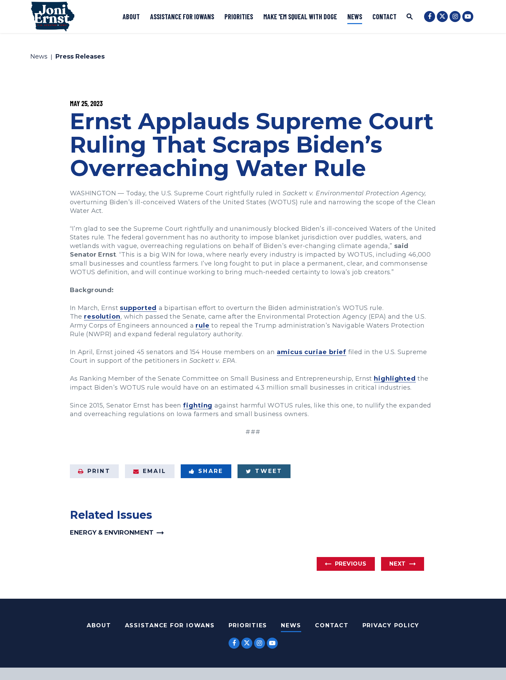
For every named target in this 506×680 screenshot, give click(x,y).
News (354, 16)
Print (98, 471)
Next (397, 563)
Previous (351, 563)
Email (154, 471)
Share (210, 471)
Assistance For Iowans (170, 625)
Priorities (238, 16)
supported (138, 308)
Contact (384, 16)
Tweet (268, 471)
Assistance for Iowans (182, 16)
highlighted (395, 378)
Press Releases (80, 56)
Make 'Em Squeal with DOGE (300, 16)
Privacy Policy (391, 625)
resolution (102, 316)
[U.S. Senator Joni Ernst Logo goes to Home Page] (52, 16)
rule (203, 325)
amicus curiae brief (311, 352)
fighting (197, 405)
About (131, 16)
